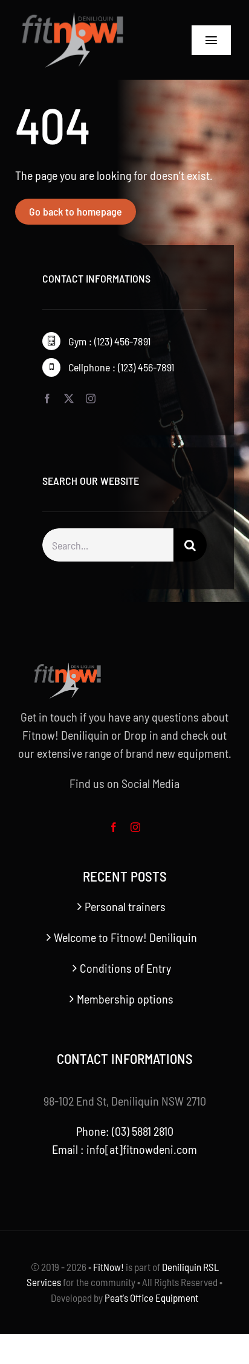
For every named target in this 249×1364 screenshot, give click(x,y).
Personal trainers (125, 906)
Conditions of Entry (125, 968)
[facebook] (47, 398)
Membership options (125, 998)
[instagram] (90, 398)
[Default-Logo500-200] (87, 18)
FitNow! (108, 1267)
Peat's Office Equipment (151, 1298)
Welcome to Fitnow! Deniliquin (125, 937)
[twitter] (69, 398)
